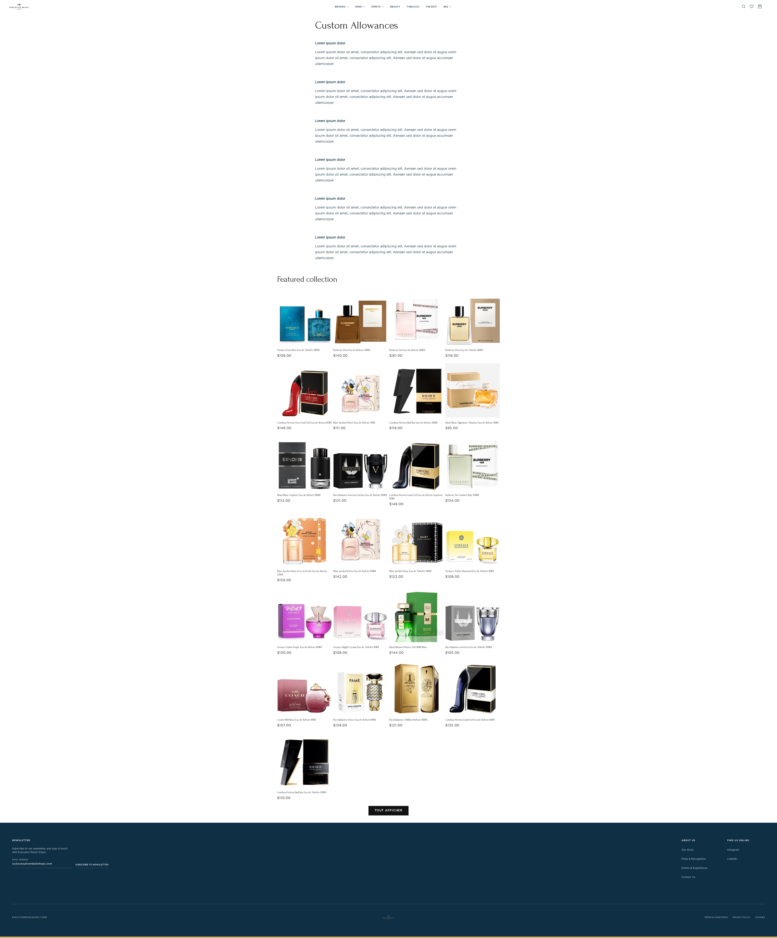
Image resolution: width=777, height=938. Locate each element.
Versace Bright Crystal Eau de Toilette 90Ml (356, 647)
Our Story (687, 850)
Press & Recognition (693, 859)
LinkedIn (732, 859)
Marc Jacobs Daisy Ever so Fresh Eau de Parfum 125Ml (302, 573)
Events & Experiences (694, 868)
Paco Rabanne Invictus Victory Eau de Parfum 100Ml (360, 495)
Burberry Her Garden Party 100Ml (462, 495)
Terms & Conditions (716, 917)
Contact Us (688, 877)
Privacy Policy (741, 917)
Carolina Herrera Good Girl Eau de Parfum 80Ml (470, 719)
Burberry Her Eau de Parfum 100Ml (407, 350)
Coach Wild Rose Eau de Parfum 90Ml (296, 719)
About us (688, 840)
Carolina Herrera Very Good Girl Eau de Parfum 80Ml (304, 422)
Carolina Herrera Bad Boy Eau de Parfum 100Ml (413, 422)
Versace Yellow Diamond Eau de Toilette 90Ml (469, 571)
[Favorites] (752, 6)
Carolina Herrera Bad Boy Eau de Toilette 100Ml (301, 792)
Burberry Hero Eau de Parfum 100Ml (351, 350)
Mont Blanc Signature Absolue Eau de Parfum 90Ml (472, 422)
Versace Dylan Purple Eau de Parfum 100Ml (299, 647)
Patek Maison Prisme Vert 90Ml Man (408, 647)
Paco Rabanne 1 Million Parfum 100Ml (408, 719)
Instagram (733, 850)
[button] (342, 7)
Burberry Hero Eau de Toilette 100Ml (464, 350)
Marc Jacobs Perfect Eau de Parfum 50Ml (354, 422)
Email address (20, 860)
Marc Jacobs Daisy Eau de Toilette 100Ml (410, 571)
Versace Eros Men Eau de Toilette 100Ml (298, 350)
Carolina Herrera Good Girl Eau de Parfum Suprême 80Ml (416, 497)
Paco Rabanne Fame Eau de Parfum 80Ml (354, 719)
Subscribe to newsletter (91, 865)
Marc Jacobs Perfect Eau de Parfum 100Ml (354, 571)
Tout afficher (388, 810)
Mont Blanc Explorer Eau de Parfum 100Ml (299, 495)
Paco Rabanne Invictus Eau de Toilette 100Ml (468, 647)
